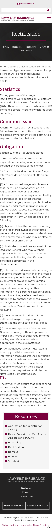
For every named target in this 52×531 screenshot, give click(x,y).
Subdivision (15, 461)
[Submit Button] (49, 9)
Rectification (16, 447)
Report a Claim (36, 506)
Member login (27, 4)
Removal (13, 451)
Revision (13, 456)
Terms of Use (26, 496)
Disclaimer (26, 488)
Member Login (12, 506)
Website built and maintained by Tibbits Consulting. (26, 525)
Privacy (26, 492)
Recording (14, 442)
